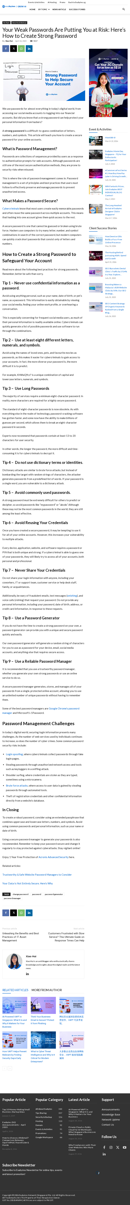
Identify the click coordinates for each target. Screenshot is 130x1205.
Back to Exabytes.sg (76, 2)
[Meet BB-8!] (96, 141)
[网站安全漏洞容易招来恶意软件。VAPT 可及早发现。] (71, 1005)
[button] (124, 9)
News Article (59, 9)
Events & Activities (36, 2)
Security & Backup (19, 23)
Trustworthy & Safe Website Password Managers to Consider (37, 874)
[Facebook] (5, 48)
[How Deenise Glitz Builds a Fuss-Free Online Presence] (96, 239)
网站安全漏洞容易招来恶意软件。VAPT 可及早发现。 (71, 1020)
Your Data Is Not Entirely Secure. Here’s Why (27, 883)
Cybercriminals (10, 208)
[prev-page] (4, 1068)
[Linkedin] (29, 48)
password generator (54, 894)
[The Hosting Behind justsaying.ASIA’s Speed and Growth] (96, 255)
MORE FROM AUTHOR (47, 990)
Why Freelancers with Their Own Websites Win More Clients (82, 1147)
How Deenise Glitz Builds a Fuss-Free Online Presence (113, 239)
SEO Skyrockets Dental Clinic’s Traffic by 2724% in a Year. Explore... (116, 271)
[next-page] (10, 1068)
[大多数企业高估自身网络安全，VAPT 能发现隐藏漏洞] (71, 1039)
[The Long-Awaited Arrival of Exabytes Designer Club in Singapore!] (96, 208)
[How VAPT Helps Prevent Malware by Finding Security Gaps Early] (14, 1039)
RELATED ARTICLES (15, 990)
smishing (72, 595)
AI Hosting (52, 2)
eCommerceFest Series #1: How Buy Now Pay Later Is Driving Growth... (116, 173)
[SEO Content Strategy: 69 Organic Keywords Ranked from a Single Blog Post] (96, 307)
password (36, 894)
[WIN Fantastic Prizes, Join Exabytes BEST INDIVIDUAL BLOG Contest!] (96, 189)
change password (20, 894)
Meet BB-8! (110, 137)
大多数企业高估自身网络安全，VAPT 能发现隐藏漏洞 (71, 1054)
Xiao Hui (9, 41)
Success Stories (77, 9)
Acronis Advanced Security (54, 857)
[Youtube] (124, 1147)
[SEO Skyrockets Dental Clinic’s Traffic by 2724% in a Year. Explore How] (96, 271)
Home (32, 9)
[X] (13, 48)
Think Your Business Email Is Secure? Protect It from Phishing (42, 1020)
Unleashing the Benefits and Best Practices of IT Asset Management (20, 937)
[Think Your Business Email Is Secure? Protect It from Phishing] (43, 1005)
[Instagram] (111, 1147)
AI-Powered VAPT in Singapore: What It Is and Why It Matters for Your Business (81, 1113)
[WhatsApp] (21, 48)
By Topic (42, 9)
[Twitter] (117, 1147)
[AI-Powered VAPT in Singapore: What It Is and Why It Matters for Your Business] (14, 1005)
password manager (12, 898)
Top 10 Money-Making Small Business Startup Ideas (16, 1110)
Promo (62, 2)
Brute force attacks (17, 785)
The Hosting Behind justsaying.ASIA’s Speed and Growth (115, 255)
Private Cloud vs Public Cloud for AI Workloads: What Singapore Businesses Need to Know (82, 1131)
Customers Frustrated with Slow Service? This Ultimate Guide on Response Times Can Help (66, 937)
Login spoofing (14, 754)
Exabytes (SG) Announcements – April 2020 (14, 1124)
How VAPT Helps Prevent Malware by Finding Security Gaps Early (14, 1054)
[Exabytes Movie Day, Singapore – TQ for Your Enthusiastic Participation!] (96, 154)
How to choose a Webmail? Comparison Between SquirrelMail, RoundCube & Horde (15, 1141)
